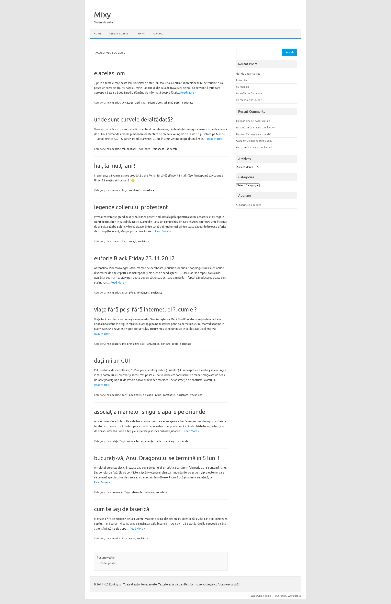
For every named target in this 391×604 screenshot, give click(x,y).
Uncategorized (131, 102)
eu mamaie (242, 86)
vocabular (196, 394)
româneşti (159, 148)
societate (187, 102)
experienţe (147, 441)
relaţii (132, 241)
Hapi (239, 120)
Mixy (102, 14)
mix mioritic (114, 102)
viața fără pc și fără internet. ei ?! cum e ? (145, 309)
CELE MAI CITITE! (119, 33)
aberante (137, 492)
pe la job (148, 394)
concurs (165, 343)
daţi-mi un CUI (112, 360)
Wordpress (294, 595)
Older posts (106, 563)
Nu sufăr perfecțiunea (249, 93)
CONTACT (159, 33)
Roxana (240, 127)
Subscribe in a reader (248, 204)
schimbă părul (172, 102)
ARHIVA (141, 33)
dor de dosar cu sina (248, 73)
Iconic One (256, 595)
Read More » (188, 92)
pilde (132, 292)
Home (97, 33)
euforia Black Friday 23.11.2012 (134, 258)
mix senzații (129, 148)
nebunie (149, 492)
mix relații (112, 441)
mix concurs (114, 241)
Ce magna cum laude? (249, 99)
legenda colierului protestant (131, 207)
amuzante (153, 343)
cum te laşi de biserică (121, 509)
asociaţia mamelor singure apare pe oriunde (149, 412)
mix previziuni (130, 343)
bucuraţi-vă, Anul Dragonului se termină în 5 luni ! (157, 458)
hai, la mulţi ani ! (114, 165)
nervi (147, 148)
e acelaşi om (109, 73)
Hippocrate (155, 102)
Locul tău (241, 80)
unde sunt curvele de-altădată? (133, 119)
